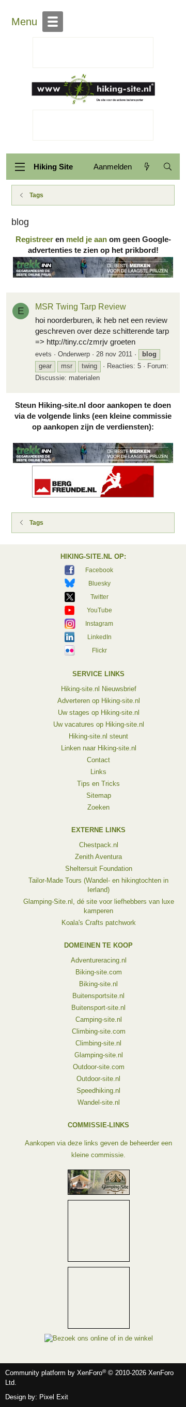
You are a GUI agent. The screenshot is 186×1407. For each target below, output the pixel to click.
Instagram (99, 623)
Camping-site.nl (98, 1019)
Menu (24, 21)
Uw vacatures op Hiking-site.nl (98, 724)
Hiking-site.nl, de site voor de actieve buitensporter (93, 89)
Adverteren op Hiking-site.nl (98, 701)
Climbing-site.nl (98, 1043)
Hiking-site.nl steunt (98, 736)
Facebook (99, 570)
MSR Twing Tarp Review (80, 306)
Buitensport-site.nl (98, 1007)
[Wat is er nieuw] (147, 166)
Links (98, 772)
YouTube (99, 610)
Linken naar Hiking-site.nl (98, 748)
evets (43, 354)
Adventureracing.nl (99, 960)
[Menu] (19, 167)
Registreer (34, 239)
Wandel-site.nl (99, 1102)
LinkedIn (99, 637)
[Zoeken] (168, 166)
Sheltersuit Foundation (98, 868)
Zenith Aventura (98, 857)
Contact (98, 760)
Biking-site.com (98, 972)
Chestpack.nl (98, 845)
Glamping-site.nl (98, 1055)
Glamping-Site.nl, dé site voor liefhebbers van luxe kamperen (98, 906)
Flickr (99, 650)
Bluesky (99, 583)
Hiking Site (53, 166)
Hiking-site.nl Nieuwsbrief (98, 689)
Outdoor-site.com (99, 1067)
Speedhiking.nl (98, 1090)
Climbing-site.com (99, 1031)
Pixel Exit (53, 1397)
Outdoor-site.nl (98, 1079)
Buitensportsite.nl (98, 996)
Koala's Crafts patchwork (98, 922)
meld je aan (86, 239)
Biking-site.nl (98, 984)
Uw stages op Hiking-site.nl (99, 712)
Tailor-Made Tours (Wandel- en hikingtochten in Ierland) (98, 885)
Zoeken (98, 807)
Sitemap (98, 795)
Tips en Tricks (98, 783)
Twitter (99, 596)
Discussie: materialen (67, 378)
